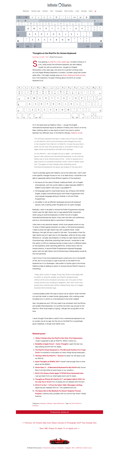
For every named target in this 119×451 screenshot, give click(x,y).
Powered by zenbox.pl (59, 412)
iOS (70, 403)
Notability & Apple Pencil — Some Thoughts (51, 344)
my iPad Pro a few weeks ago (58, 62)
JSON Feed (79, 448)
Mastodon (61, 448)
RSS (73, 448)
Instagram (68, 448)
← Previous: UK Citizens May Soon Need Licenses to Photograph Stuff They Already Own (59, 423)
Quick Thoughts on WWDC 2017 (47, 361)
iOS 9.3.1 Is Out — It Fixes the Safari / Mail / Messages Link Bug (58, 385)
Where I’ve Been (68, 11)
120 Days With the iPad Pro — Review (49, 356)
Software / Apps (35, 11)
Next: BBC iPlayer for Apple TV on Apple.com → (59, 428)
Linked (77, 11)
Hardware (45, 11)
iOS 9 (73, 403)
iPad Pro (78, 403)
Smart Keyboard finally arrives (74, 75)
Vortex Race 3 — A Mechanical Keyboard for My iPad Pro (56, 367)
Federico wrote (76, 133)
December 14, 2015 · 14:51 (40, 57)
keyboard (35, 405)
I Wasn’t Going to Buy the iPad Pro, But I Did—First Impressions (58, 338)
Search (91, 11)
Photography (58, 11)
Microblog (84, 11)
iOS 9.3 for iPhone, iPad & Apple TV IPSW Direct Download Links (59, 373)
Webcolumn (26, 11)
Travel (51, 11)
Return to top (88, 448)
